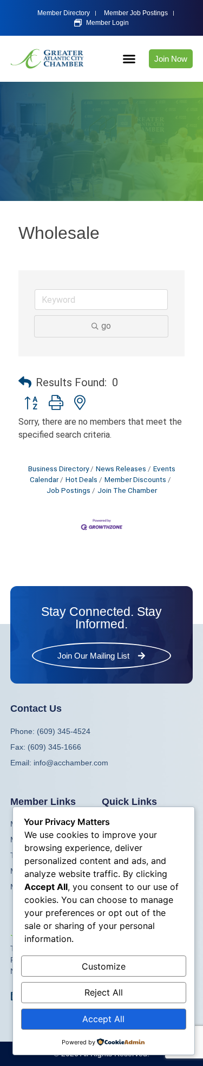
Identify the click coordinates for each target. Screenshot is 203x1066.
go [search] (106, 326)
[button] (129, 59)
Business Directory (58, 468)
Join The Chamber (127, 490)
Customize (104, 966)
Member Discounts (135, 479)
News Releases (121, 468)
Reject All (103, 992)
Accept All (103, 1018)
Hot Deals (81, 479)
